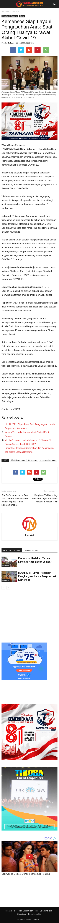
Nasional (14, 16)
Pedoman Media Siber (23, 910)
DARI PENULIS (31, 550)
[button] (55, 4)
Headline (15, 11)
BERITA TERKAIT (11, 550)
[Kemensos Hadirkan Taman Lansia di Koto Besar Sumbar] (9, 562)
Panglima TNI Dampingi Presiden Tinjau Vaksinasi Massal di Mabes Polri (44, 498)
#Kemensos (32, 460)
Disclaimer (21, 914)
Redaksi (11, 43)
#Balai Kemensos (18, 460)
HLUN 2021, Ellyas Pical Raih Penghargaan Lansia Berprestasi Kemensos (37, 576)
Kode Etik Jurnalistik (43, 910)
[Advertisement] (29, 615)
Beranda (5, 11)
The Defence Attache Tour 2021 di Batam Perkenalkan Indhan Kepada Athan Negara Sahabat (15, 500)
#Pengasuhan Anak (48, 460)
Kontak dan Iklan (35, 914)
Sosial (22, 16)
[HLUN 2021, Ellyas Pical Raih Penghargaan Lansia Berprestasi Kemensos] (9, 576)
